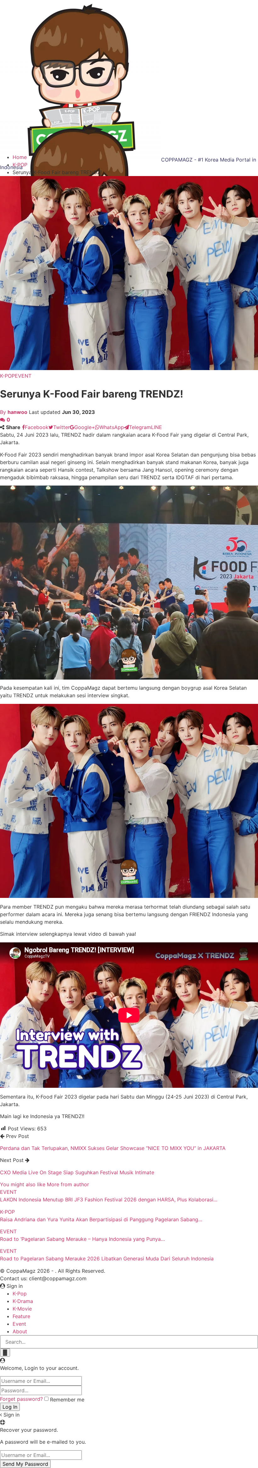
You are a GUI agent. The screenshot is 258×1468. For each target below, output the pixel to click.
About (20, 1331)
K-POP (7, 376)
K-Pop (20, 1293)
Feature (21, 1316)
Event (19, 1324)
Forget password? (21, 1399)
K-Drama (23, 1301)
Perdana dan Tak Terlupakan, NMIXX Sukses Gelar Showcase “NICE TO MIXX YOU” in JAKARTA (113, 1148)
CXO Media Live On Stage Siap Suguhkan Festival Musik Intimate (77, 1172)
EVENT (23, 376)
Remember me (67, 1399)
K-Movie (22, 1309)
